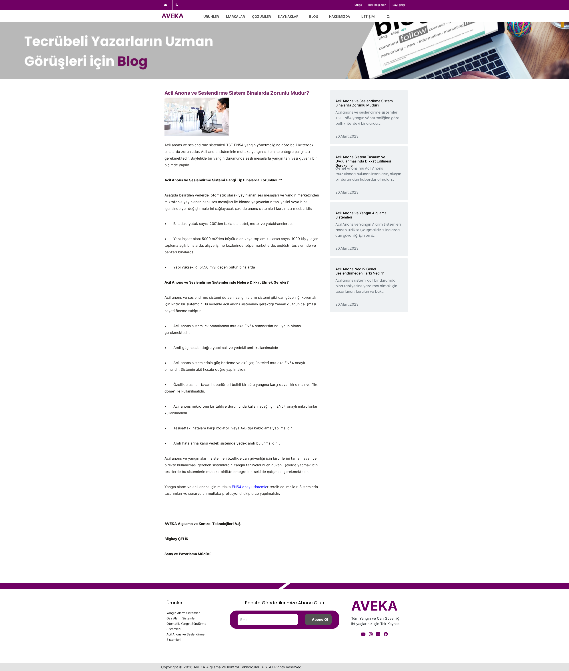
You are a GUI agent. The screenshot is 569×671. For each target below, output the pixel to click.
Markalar (235, 16)
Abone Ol (320, 619)
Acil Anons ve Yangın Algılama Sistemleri (361, 215)
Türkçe (357, 4)
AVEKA (374, 606)
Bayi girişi (399, 4)
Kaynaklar (288, 16)
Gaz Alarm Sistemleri (181, 618)
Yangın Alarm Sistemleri (183, 613)
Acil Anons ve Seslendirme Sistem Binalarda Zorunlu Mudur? (364, 103)
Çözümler (261, 16)
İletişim (368, 16)
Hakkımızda (339, 16)
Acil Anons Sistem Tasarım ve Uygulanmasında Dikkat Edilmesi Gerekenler (363, 161)
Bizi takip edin (377, 4)
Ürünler (211, 16)
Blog (313, 16)
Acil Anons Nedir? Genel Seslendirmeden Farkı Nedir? (359, 271)
